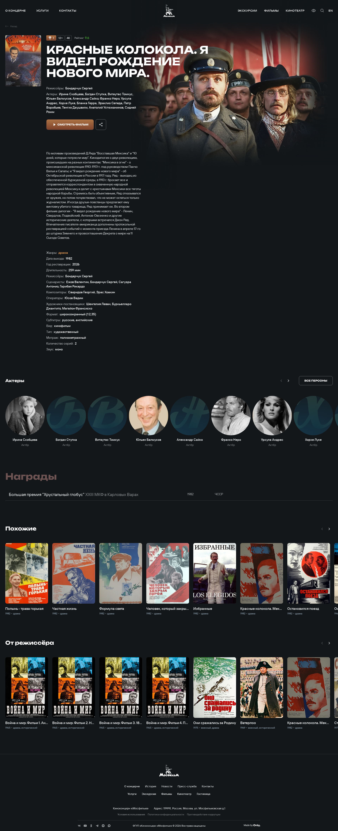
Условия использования (131, 814)
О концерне (15, 10)
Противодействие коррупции (203, 814)
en (330, 10)
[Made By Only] (252, 825)
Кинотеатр (295, 10)
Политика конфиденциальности (166, 814)
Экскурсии (247, 10)
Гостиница (203, 794)
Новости (166, 786)
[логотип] (169, 10)
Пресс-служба (187, 786)
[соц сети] (79, 825)
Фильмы (271, 10)
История (150, 786)
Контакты (67, 10)
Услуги (42, 10)
